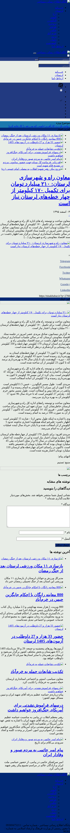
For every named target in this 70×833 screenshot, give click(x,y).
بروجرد (52, 23)
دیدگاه (65, 504)
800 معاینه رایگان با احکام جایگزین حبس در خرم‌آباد (31, 138)
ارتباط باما (57, 46)
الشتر (53, 17)
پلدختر (52, 27)
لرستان (59, 10)
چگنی (53, 30)
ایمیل (66, 538)
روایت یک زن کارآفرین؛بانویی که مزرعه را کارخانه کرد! (39, 126)
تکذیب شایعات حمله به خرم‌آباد (43, 148)
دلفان (53, 39)
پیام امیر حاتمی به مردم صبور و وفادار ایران (36, 158)
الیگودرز (51, 20)
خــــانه (59, 7)
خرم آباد (51, 33)
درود (53, 36)
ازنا (54, 14)
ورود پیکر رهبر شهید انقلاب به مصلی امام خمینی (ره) (30, 168)
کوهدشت (51, 43)
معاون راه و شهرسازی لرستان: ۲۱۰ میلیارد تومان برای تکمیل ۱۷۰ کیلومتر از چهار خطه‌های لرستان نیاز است (40, 190)
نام (67, 532)
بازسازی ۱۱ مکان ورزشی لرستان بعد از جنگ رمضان (30, 135)
